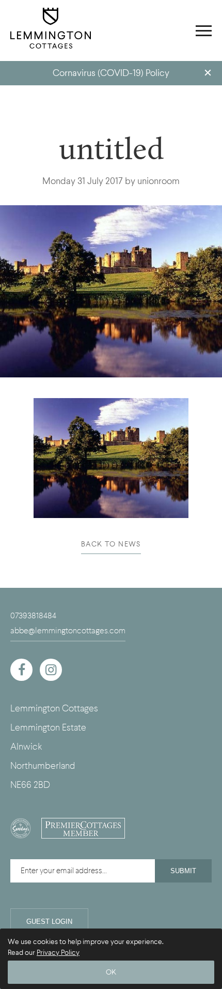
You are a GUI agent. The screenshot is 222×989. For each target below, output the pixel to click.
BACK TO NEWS (111, 544)
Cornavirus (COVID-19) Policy (111, 73)
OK (111, 972)
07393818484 (33, 615)
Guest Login (49, 921)
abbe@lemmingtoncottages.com (67, 630)
